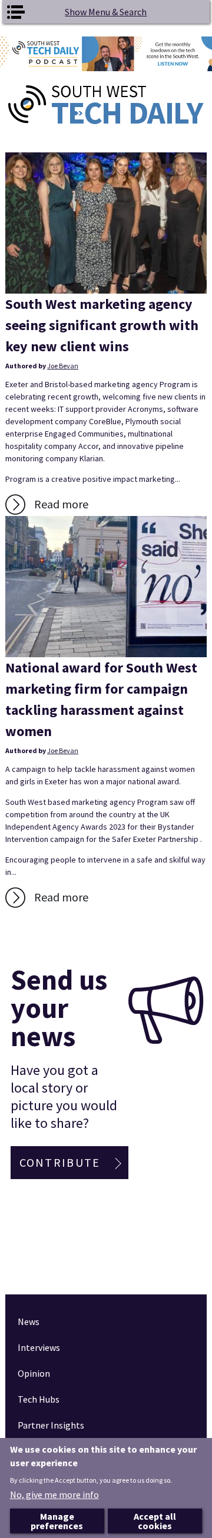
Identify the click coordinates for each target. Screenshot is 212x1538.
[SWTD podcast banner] (106, 53)
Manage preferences (57, 1521)
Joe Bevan (62, 365)
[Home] (106, 104)
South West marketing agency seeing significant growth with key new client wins (101, 325)
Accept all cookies (155, 1521)
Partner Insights (51, 1425)
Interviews (39, 1347)
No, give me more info (54, 1494)
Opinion (34, 1373)
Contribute (60, 1162)
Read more (61, 504)
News (28, 1321)
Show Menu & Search (106, 12)
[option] (106, 53)
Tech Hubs (38, 1399)
